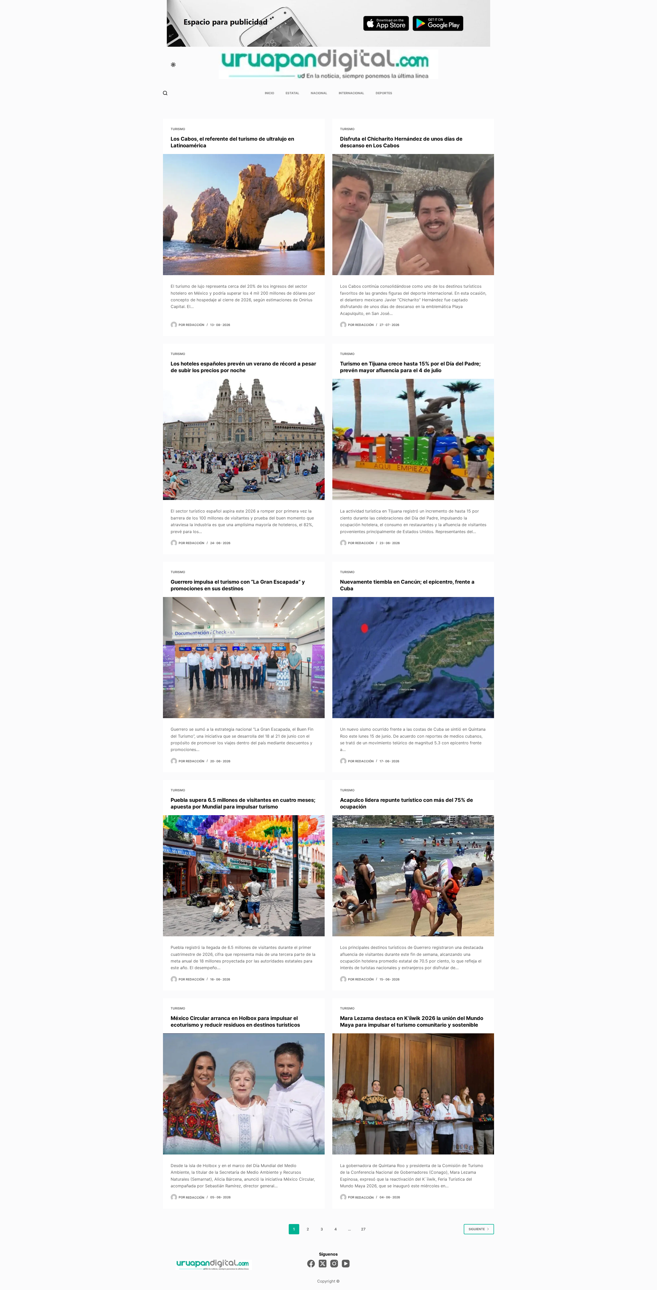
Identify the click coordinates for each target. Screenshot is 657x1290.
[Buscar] (165, 93)
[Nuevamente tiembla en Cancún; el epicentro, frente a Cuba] (413, 657)
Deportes (384, 93)
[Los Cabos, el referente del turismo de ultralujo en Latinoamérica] (244, 214)
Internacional (351, 93)
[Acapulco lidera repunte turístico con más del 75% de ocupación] (413, 876)
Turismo (178, 129)
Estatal (292, 93)
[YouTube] (346, 1263)
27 (363, 1229)
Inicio (269, 93)
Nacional (319, 93)
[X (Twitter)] (322, 1263)
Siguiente (477, 1229)
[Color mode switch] (173, 64)
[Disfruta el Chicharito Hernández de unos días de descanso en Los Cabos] (413, 214)
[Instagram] (334, 1263)
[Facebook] (311, 1263)
